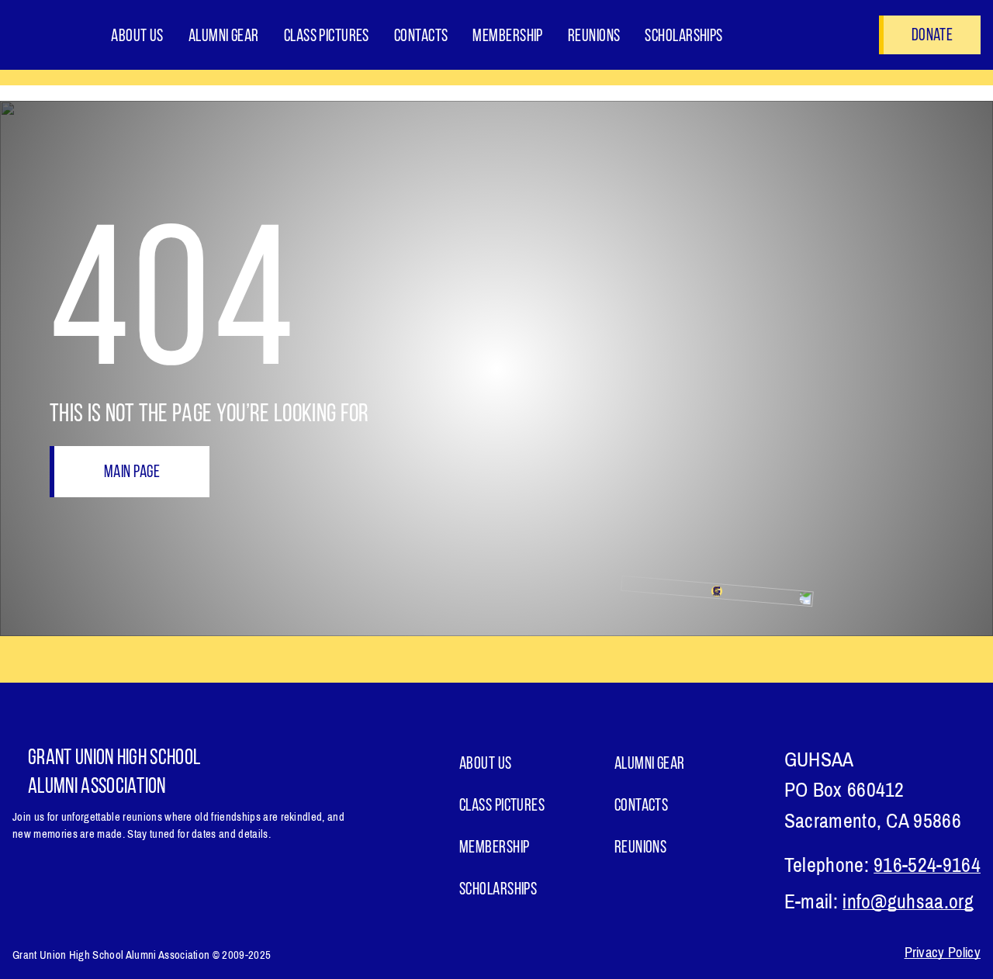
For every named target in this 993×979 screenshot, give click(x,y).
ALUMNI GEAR (224, 37)
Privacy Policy (943, 952)
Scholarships (683, 37)
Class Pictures (326, 37)
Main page (132, 473)
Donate (932, 36)
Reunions (594, 37)
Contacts (421, 37)
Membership (507, 37)
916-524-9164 (927, 865)
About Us (137, 37)
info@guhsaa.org (908, 902)
